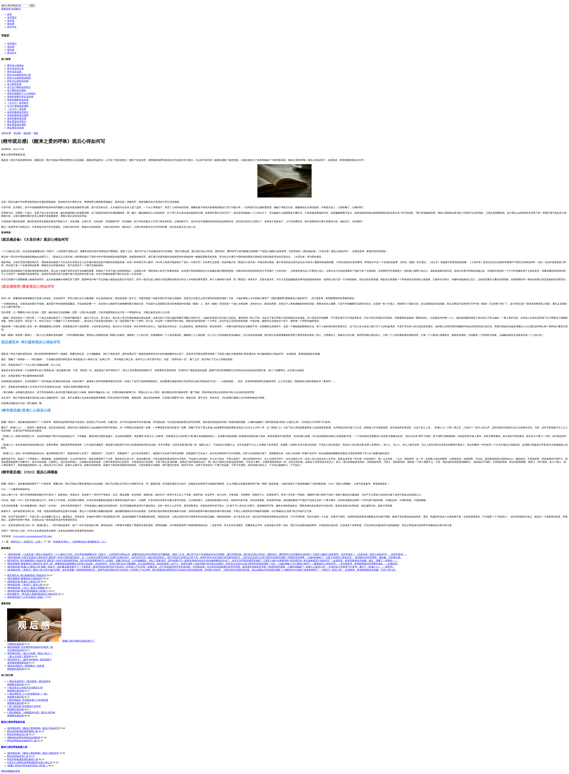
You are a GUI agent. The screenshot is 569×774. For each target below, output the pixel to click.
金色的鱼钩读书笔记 (17, 112)
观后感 (10, 23)
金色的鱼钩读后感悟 (17, 115)
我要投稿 (6, 9)
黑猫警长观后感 (15, 669)
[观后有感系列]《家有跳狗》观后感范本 (30, 681)
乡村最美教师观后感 (17, 662)
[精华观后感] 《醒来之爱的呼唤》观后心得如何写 (33, 728)
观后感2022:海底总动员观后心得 (26, 687)
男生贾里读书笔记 (16, 121)
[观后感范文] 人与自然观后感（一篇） (29, 694)
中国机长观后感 (15, 644)
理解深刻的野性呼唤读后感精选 (23, 737)
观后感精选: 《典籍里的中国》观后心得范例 (32, 712)
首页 (9, 14)
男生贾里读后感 (15, 127)
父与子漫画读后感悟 (17, 106)
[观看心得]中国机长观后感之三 (78, 641)
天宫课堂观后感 (15, 650)
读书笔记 (12, 17)
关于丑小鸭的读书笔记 (19, 87)
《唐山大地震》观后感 (19, 656)
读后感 (10, 20)
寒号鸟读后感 (14, 71)
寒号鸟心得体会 (15, 65)
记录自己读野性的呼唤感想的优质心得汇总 (29, 762)
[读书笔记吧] (1, 2)
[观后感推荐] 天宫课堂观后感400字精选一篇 (30, 647)
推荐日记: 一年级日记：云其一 (27, 541)
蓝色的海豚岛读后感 (17, 99)
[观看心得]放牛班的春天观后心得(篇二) (27, 765)
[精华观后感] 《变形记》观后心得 (24, 584)
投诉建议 (16, 9)
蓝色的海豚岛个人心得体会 (21, 93)
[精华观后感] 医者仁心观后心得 (23, 581)
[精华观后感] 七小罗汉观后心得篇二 (26, 597)
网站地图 (6, 771)
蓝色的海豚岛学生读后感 (20, 96)
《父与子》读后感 (16, 109)
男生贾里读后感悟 (16, 124)
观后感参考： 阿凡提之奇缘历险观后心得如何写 (32, 594)
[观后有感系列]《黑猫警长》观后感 (25, 666)
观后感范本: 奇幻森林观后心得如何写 (26, 575)
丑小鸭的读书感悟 (16, 90)
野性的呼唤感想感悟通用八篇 (22, 731)
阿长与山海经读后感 (17, 81)
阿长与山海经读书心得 (19, 75)
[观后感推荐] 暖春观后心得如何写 (24, 578)
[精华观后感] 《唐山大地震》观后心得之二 (29, 653)
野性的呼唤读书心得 (17, 734)
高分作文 (12, 27)
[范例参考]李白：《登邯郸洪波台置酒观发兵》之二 (79, 541)
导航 (35, 133)
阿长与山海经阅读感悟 (19, 78)
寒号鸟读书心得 (15, 68)
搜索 (32, 5)
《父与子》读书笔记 (17, 103)
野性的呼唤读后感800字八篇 (22, 740)
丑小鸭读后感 (14, 84)
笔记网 (17, 133)
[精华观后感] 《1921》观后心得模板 (26, 588)
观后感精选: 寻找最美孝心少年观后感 (28, 700)
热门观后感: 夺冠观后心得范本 (25, 706)
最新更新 (15, 771)
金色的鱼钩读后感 (16, 118)
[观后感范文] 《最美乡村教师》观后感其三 (29, 659)
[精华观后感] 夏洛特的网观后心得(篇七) (28, 591)
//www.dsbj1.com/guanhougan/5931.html (32, 536)
